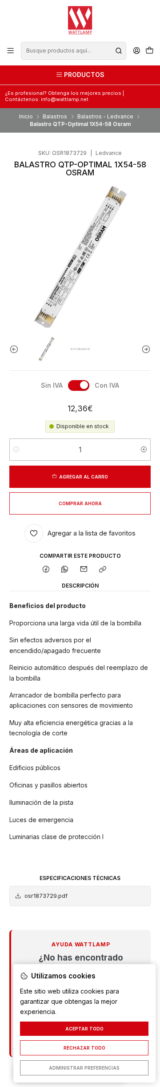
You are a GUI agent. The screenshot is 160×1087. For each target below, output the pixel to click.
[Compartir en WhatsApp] (65, 570)
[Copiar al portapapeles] (102, 570)
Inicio (26, 116)
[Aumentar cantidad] (143, 449)
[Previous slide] (16, 349)
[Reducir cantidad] (16, 449)
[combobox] (73, 51)
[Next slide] (144, 349)
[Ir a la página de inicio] (80, 20)
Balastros (55, 116)
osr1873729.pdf (46, 895)
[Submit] (118, 51)
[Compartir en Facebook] (46, 570)
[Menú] (10, 50)
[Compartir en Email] (84, 570)
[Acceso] (136, 50)
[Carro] (149, 51)
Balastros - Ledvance (105, 116)
